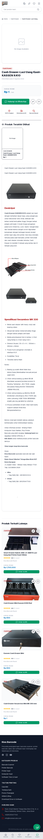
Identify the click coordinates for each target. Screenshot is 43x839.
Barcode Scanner (8, 765)
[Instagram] (7, 755)
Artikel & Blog (6, 796)
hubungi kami (30, 433)
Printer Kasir (6, 771)
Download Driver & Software (12, 799)
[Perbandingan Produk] (29, 3)
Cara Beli (5, 787)
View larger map (11, 446)
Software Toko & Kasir (10, 777)
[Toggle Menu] (39, 3)
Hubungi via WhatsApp (17, 101)
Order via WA (23, 572)
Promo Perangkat (8, 793)
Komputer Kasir (7, 774)
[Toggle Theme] (24, 3)
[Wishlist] (34, 3)
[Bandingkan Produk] (33, 101)
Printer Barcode (7, 768)
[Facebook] (3, 755)
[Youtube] (11, 755)
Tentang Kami (6, 790)
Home (6, 19)
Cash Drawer (15, 19)
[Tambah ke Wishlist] (39, 101)
